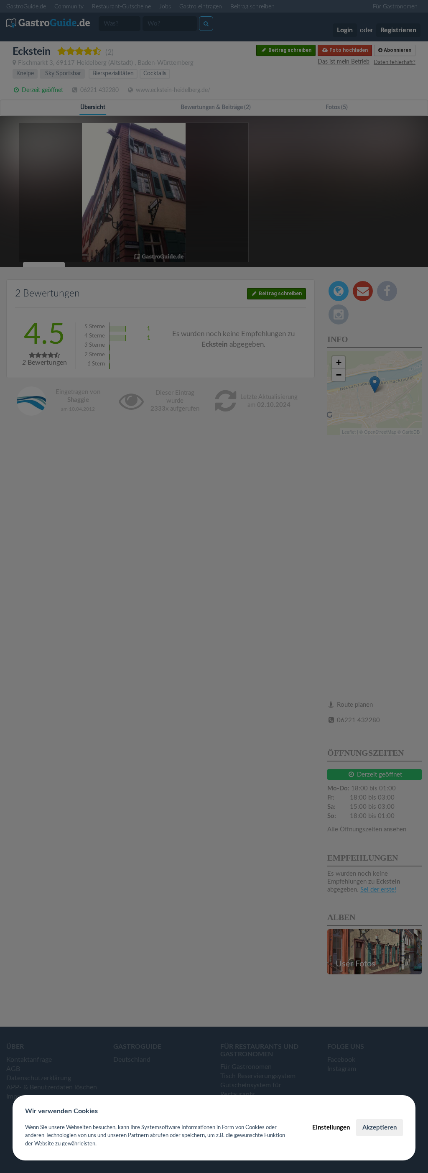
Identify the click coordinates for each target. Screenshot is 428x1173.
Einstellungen (331, 1127)
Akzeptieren (379, 1127)
